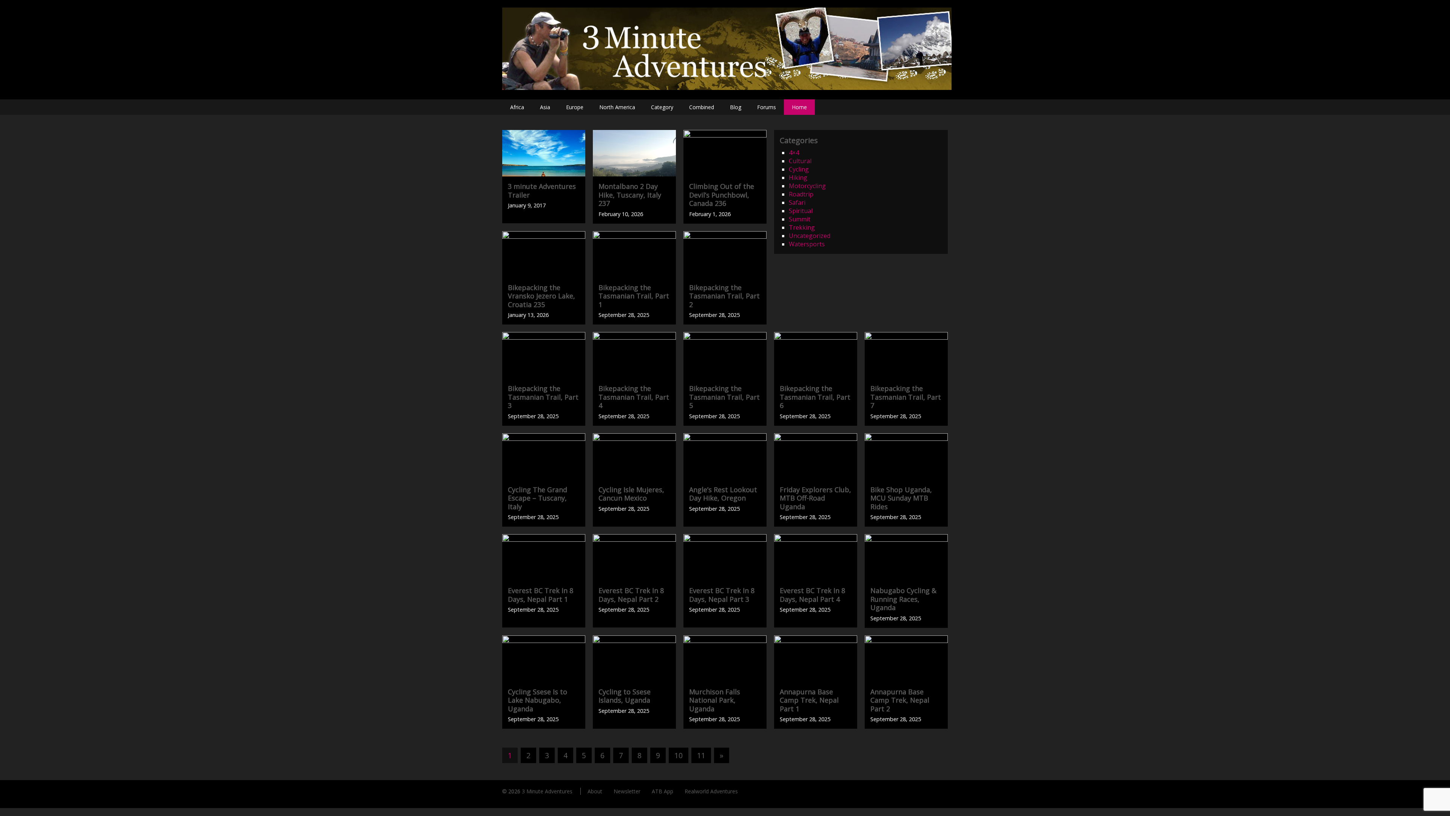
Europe (574, 107)
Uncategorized (809, 236)
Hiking (798, 177)
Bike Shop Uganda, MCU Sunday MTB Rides (901, 498)
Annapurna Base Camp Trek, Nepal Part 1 (809, 700)
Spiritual (801, 211)
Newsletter (627, 791)
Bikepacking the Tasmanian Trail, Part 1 (634, 296)
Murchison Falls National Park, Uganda (714, 700)
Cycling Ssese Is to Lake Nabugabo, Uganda (537, 700)
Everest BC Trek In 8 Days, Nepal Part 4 (812, 595)
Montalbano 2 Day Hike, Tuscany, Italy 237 (630, 195)
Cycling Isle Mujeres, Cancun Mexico (631, 494)
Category (662, 107)
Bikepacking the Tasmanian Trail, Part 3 (543, 397)
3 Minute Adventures (547, 791)
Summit (799, 219)
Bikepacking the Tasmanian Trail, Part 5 (724, 397)
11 (701, 755)
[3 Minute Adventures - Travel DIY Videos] (727, 87)
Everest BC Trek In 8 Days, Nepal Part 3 (721, 595)
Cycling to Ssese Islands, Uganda (625, 696)
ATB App (662, 791)
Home (799, 107)
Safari (797, 202)
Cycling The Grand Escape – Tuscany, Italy (537, 498)
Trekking (802, 227)
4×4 (794, 152)
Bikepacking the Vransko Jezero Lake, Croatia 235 (541, 296)
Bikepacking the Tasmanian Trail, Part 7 (905, 397)
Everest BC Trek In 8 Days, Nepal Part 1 (540, 595)
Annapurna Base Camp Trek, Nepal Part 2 (899, 700)
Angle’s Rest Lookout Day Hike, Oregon (723, 494)
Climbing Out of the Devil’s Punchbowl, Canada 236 (721, 195)
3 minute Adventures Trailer (542, 190)
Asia (545, 107)
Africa (517, 107)
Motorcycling (807, 186)
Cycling (799, 169)
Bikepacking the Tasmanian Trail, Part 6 (815, 397)
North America (617, 107)
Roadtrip (801, 194)
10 (678, 755)
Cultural (800, 161)
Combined (701, 107)
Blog (735, 107)
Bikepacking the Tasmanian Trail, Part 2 (724, 296)
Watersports (807, 244)
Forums (766, 107)
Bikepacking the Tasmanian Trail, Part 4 (634, 397)
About (595, 791)
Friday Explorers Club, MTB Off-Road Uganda (815, 498)
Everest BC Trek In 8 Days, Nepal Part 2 (631, 595)
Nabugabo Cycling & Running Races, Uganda (903, 599)
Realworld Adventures (711, 791)
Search (940, 107)
